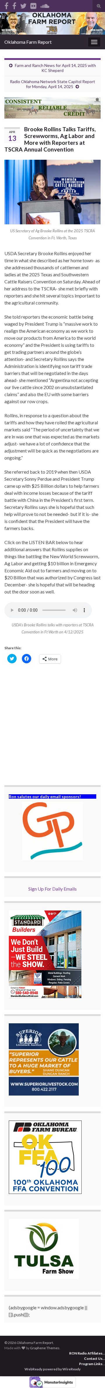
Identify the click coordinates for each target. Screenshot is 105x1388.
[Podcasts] (44, 5)
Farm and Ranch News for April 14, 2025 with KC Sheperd (55, 68)
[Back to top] (92, 1374)
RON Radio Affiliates (85, 1353)
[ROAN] (6, 5)
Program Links (90, 1364)
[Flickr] (33, 5)
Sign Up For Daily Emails (52, 888)
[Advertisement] (52, 725)
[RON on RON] (23, 5)
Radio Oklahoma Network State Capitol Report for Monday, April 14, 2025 (52, 84)
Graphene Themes (45, 1348)
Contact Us (93, 1358)
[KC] (14, 5)
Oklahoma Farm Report (28, 42)
